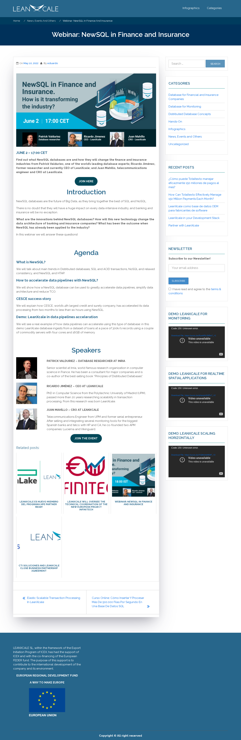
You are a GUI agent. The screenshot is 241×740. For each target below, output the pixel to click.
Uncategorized (179, 144)
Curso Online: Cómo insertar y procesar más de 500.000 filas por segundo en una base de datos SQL (118, 602)
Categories (214, 8)
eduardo (52, 63)
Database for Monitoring (185, 106)
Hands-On (175, 121)
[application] (197, 342)
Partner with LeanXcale (184, 225)
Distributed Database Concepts (190, 114)
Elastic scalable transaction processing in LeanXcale (53, 600)
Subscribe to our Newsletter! (189, 258)
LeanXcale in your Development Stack (194, 218)
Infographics (191, 8)
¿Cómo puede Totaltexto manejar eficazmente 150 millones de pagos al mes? (194, 183)
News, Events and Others (185, 136)
